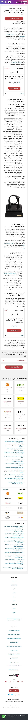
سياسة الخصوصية (14, 650)
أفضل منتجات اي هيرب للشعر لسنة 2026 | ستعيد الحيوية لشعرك (14, 545)
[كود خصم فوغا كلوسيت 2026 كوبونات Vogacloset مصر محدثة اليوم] (8, 517)
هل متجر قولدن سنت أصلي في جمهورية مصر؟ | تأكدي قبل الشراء (13, 453)
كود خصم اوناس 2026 (17, 62)
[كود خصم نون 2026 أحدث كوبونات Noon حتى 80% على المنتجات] (20, 398)
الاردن (14, 608)
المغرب (14, 612)
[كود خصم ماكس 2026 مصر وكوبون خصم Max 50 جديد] (20, 513)
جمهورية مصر (14, 605)
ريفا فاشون (21, 418)
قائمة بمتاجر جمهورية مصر (14, 630)
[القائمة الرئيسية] (2, 2)
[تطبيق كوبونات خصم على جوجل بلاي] (12, 694)
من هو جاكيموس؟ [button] (21, 360)
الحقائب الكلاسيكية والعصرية (10, 273)
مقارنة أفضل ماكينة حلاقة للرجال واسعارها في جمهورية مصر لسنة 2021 (13, 567)
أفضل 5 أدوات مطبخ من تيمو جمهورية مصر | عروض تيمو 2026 (13, 527)
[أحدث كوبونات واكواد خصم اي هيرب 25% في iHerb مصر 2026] (20, 385)
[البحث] (6, 2)
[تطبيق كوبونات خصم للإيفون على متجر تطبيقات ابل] (9, 694)
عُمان (14, 597)
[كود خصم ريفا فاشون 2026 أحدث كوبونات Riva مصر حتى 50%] (20, 412)
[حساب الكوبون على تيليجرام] (6, 682)
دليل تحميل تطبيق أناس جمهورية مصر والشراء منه (13, 457)
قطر (14, 601)
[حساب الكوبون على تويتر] (18, 682)
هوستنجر (7, 405)
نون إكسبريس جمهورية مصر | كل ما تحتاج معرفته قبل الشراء (14, 468)
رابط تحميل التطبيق (14, 691)
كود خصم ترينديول (14, 658)
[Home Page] (21, 2)
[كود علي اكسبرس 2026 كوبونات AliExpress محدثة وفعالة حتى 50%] (7, 412)
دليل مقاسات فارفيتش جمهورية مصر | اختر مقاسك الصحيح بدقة (14, 479)
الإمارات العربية (14, 585)
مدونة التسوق (12, 8)
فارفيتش (7, 430)
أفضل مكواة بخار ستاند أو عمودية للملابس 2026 (14, 564)
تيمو (7, 391)
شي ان (20, 432)
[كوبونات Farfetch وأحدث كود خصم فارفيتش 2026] (7, 425)
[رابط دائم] (22, 94)
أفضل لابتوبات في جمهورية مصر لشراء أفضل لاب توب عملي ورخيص (14, 553)
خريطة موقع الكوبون (14, 642)
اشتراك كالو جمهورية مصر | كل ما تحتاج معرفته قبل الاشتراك (14, 449)
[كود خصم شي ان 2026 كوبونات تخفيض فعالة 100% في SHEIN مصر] (20, 425)
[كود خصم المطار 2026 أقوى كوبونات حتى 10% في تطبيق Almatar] (20, 517)
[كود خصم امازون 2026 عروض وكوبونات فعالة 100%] (8, 513)
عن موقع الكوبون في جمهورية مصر (14, 646)
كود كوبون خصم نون (14, 662)
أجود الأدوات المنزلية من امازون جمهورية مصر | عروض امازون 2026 (13, 530)
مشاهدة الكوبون (14, 88)
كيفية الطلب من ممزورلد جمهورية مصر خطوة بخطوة (13, 471)
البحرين (14, 593)
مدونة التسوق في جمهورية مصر (14, 638)
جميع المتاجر (19, 8)
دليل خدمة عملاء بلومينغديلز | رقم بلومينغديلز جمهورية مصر (15, 483)
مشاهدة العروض (14, 18)
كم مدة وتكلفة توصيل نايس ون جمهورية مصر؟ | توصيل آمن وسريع (14, 460)
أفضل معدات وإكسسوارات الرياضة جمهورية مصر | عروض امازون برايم (14, 534)
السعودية (14, 581)
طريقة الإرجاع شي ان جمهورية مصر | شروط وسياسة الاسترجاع (14, 442)
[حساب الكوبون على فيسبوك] (14, 682)
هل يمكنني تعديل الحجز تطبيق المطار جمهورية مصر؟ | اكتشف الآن (13, 475)
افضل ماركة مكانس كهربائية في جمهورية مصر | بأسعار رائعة (14, 556)
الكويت (14, 589)
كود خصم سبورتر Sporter (14, 670)
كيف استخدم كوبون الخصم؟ (14, 654)
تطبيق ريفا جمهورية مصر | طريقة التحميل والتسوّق (14, 445)
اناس (21, 94)
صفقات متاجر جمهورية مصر (14, 634)
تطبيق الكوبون (14, 687)
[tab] (14, 360)
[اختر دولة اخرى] (9, 2)
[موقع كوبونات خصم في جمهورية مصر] (24, 8)
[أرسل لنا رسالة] (3, 716)
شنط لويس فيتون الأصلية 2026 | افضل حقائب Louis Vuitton (13, 541)
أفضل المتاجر (21, 489)
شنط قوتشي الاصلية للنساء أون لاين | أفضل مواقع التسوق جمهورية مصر (14, 538)
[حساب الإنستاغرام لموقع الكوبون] (22, 682)
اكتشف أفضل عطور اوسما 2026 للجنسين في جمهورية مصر (13, 464)
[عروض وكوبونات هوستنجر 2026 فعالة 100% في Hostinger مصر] (7, 398)
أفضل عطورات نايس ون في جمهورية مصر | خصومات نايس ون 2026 (14, 549)
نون (20, 403)
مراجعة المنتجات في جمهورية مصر (14, 666)
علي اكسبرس (7, 417)
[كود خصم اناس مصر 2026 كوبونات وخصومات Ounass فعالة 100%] (14, 72)
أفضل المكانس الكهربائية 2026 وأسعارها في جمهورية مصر (13, 560)
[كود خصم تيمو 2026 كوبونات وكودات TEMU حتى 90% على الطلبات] (7, 385)
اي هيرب (20, 390)
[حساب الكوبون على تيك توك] (10, 682)
